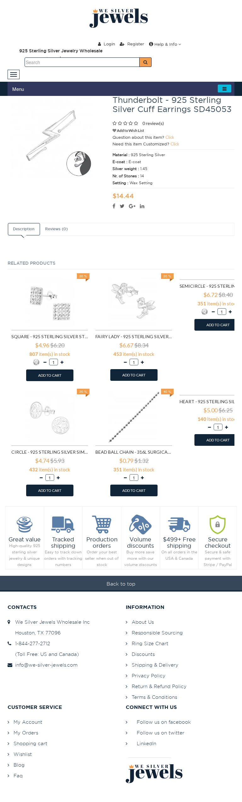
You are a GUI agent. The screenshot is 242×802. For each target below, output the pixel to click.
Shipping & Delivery (155, 665)
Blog (19, 765)
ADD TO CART (49, 375)
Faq (18, 776)
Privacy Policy (148, 676)
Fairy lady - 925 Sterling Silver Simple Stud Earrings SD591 (133, 336)
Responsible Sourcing (157, 633)
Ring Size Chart (150, 643)
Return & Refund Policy (159, 686)
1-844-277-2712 (31, 643)
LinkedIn (146, 743)
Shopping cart (30, 743)
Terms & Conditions (154, 697)
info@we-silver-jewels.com (45, 665)
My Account (28, 722)
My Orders (26, 733)
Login (108, 43)
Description (23, 229)
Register (135, 43)
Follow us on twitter (160, 733)
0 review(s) (153, 123)
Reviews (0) (56, 229)
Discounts (143, 654)
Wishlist (23, 754)
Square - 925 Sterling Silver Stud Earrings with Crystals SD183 (49, 336)
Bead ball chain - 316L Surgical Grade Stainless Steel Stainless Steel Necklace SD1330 (133, 452)
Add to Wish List (130, 130)
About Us (143, 622)
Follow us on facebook (164, 722)
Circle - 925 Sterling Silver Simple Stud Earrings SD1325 (49, 452)
